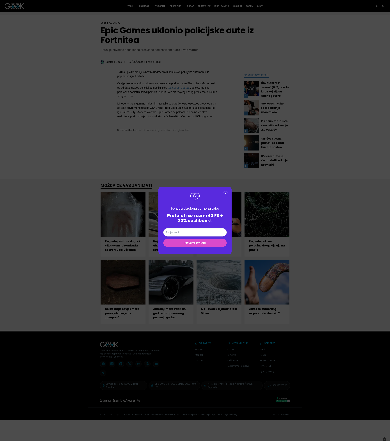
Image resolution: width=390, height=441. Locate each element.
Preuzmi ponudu (195, 242)
